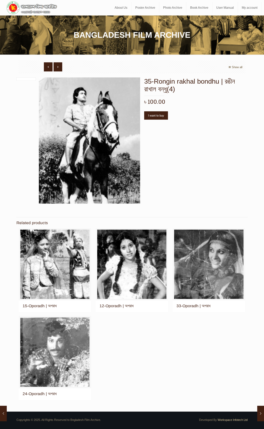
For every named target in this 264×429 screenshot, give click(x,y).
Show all (237, 67)
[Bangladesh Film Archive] (33, 7)
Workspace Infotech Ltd (233, 419)
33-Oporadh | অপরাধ (193, 306)
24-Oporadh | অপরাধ (40, 393)
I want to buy (156, 115)
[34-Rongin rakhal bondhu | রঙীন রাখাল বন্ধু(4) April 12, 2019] (3, 413)
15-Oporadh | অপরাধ (40, 306)
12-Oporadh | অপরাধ (117, 306)
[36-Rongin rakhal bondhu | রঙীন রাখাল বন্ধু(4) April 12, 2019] (260, 413)
